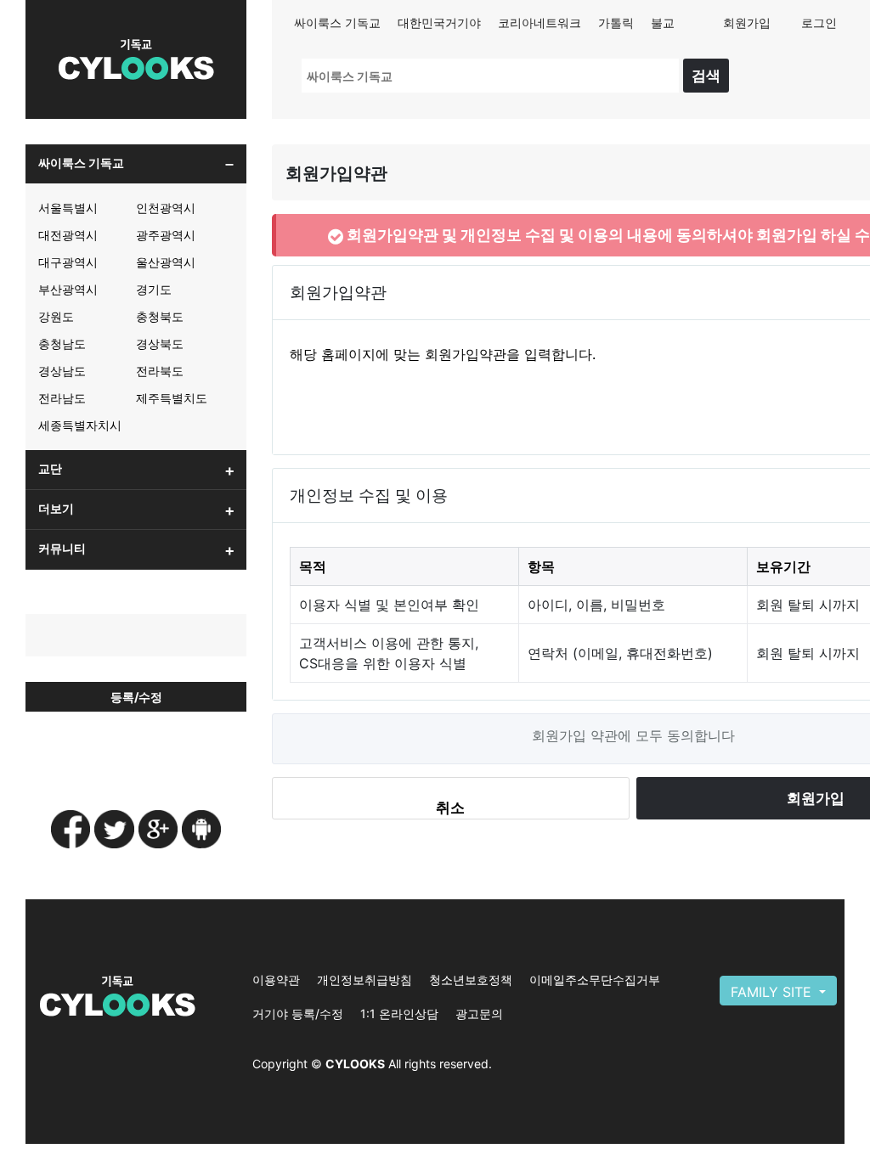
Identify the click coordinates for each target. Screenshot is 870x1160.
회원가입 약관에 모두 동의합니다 (633, 735)
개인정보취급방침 (364, 979)
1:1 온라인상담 (399, 1013)
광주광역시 (165, 235)
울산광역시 (165, 262)
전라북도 (160, 370)
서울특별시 (68, 207)
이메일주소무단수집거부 (594, 979)
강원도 (56, 316)
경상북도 (160, 343)
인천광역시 (165, 207)
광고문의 (479, 1013)
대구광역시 (68, 262)
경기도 (154, 289)
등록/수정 (136, 697)
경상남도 (62, 370)
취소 (450, 807)
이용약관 (276, 979)
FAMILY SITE (773, 991)
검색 (706, 75)
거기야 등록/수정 (297, 1013)
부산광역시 (68, 289)
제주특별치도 (171, 398)
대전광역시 (68, 235)
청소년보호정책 (470, 979)
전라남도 (62, 398)
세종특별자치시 (79, 425)
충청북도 (160, 316)
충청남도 (62, 343)
